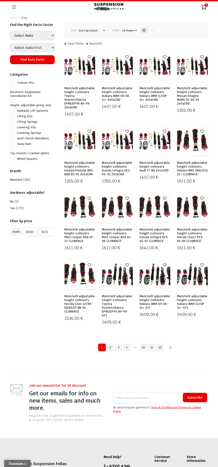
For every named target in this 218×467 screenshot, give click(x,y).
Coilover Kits (25, 83)
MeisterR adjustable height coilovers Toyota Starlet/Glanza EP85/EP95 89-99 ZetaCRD (79, 97)
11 (151, 347)
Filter (16, 231)
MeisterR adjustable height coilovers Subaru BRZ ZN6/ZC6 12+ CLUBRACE (192, 168)
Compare (91, 65)
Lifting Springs (27, 122)
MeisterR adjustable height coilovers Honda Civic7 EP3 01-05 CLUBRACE (192, 235)
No (12, 201)
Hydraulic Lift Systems (32, 111)
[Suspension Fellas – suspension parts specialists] (108, 7)
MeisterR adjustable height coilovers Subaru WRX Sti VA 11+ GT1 (154, 302)
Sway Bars (24, 144)
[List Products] (152, 30)
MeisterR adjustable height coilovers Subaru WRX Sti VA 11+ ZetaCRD (117, 94)
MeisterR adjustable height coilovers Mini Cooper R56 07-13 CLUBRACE (79, 235)
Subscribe (195, 397)
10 (143, 347)
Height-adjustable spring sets (30, 105)
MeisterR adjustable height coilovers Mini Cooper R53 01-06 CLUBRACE (117, 235)
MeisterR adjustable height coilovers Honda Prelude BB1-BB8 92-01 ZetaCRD (79, 168)
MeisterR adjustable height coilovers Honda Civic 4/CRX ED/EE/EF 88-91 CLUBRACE (79, 303)
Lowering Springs (29, 133)
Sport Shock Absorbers (33, 138)
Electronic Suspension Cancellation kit (25, 94)
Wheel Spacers (27, 159)
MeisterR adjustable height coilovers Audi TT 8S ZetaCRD (154, 166)
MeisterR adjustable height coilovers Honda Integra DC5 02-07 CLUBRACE (154, 235)
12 (160, 347)
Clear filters (75, 43)
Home (13, 18)
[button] (89, 57)
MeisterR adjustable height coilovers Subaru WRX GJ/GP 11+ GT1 (192, 302)
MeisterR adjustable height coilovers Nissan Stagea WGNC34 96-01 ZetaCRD (192, 95)
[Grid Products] (144, 30)
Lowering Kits (26, 127)
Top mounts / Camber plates (29, 153)
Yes (12, 208)
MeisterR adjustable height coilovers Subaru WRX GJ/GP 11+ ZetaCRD (154, 94)
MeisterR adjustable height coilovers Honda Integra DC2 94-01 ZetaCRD (117, 168)
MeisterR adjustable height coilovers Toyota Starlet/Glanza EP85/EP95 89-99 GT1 (117, 305)
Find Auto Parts (32, 60)
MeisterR (95, 43)
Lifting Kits (25, 116)
